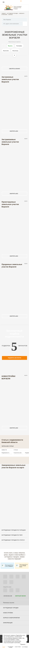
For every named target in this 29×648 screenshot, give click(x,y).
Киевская (21, 13)
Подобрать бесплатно (14, 357)
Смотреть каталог (14, 68)
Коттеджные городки (12, 13)
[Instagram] (17, 577)
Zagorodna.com (20, 635)
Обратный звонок (20, 596)
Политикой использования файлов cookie (13, 637)
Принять (22, 644)
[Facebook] (5, 577)
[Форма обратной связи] (5, 582)
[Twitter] (11, 577)
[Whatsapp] (11, 590)
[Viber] (5, 590)
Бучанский (4, 14)
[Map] (14, 497)
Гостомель (19, 45)
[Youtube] (24, 577)
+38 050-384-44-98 (7, 596)
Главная (4, 13)
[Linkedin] (11, 582)
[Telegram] (17, 590)
